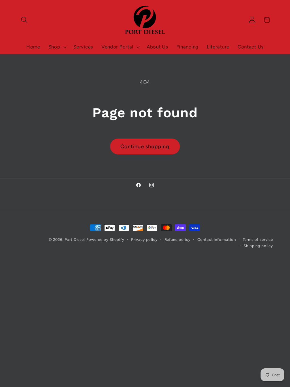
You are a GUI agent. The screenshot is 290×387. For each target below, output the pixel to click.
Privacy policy (144, 239)
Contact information (216, 239)
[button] (24, 19)
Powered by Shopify (105, 239)
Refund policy (178, 239)
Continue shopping (144, 146)
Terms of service (258, 239)
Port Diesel (75, 239)
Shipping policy (258, 245)
